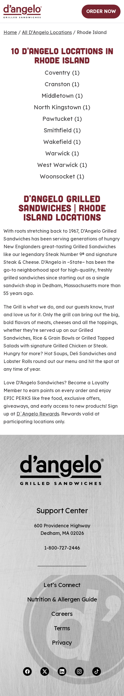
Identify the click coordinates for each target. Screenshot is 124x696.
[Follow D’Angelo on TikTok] (96, 671)
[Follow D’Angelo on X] (44, 671)
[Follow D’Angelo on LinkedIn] (62, 671)
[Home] (22, 11)
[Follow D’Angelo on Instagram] (79, 671)
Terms (62, 628)
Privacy (62, 642)
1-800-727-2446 (62, 548)
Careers (62, 613)
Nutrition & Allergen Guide (62, 599)
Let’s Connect (62, 584)
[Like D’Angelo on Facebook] (27, 671)
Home (10, 32)
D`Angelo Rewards (37, 414)
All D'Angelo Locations (47, 32)
